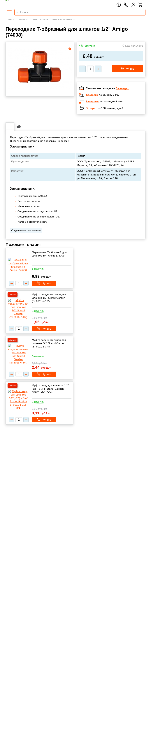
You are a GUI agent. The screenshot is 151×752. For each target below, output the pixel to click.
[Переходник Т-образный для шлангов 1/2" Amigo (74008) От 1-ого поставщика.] (40, 68)
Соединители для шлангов (26, 230)
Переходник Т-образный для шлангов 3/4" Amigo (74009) (49, 254)
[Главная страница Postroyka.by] (21, 4)
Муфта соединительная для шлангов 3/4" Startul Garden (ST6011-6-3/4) (49, 343)
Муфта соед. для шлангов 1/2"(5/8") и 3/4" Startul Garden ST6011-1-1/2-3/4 (50, 388)
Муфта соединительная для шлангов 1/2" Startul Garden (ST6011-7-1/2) (49, 298)
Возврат (91, 108)
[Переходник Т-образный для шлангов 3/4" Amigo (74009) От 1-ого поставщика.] (18, 265)
